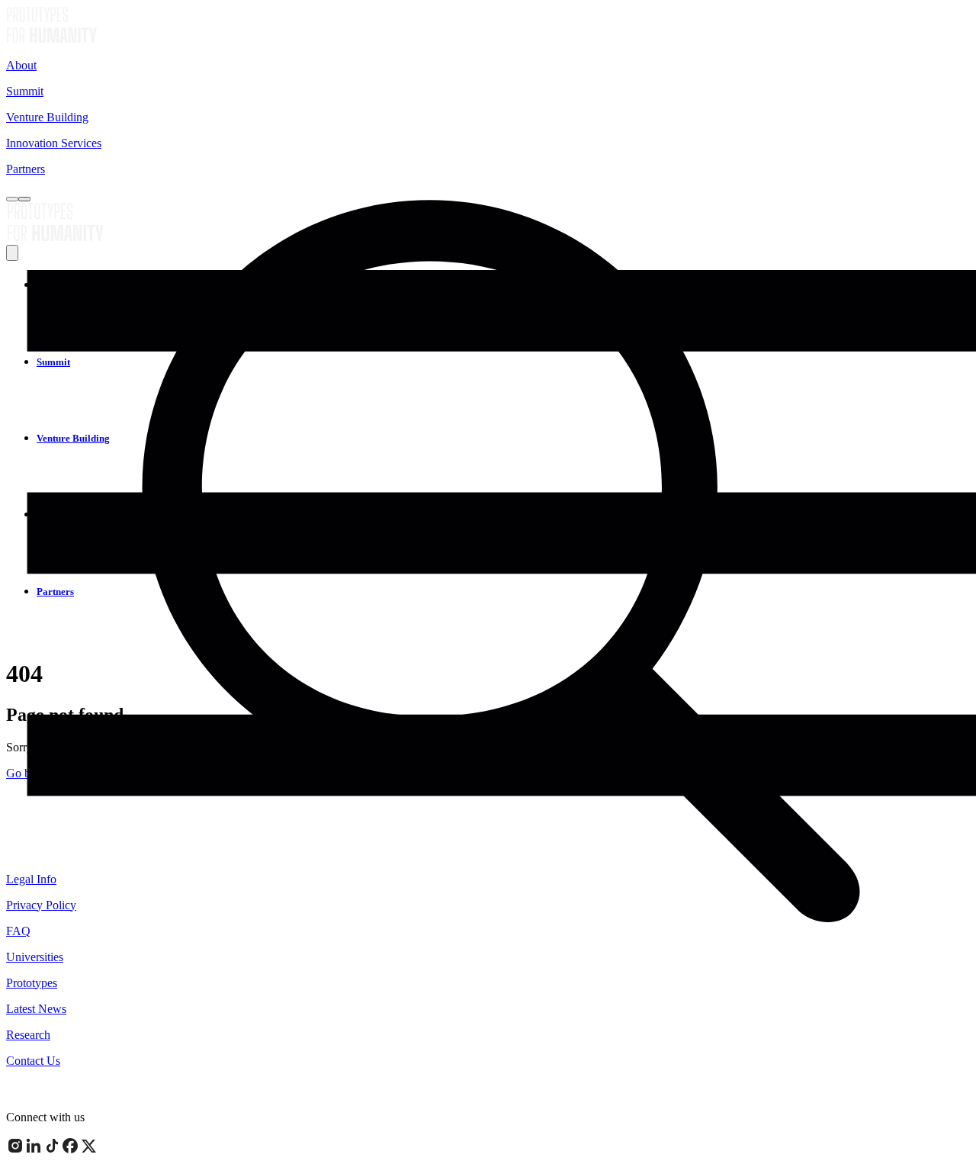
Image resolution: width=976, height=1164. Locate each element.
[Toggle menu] (24, 199)
